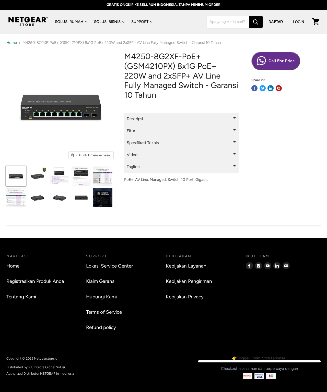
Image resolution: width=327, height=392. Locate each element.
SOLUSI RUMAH (69, 21)
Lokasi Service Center (109, 266)
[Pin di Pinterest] (279, 88)
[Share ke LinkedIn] (270, 88)
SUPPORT (140, 21)
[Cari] (256, 22)
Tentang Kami (21, 297)
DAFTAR (275, 22)
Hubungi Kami (101, 297)
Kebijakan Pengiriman (189, 281)
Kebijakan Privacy (185, 297)
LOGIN (298, 22)
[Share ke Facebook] (254, 88)
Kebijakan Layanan (186, 266)
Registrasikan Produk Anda (35, 281)
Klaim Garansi (100, 281)
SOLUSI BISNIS (108, 21)
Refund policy (101, 327)
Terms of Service (104, 312)
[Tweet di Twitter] (263, 88)
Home (11, 43)
